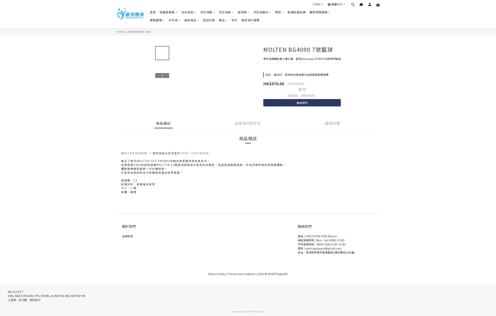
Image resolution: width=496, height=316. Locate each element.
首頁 (153, 12)
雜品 (222, 20)
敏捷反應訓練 (297, 12)
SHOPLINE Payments (254, 311)
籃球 (148, 32)
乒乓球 (173, 20)
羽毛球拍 (187, 12)
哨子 (235, 20)
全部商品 (121, 32)
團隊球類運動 (318, 12)
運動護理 (156, 20)
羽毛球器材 (260, 12)
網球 (278, 12)
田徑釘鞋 (209, 20)
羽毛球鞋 (225, 12)
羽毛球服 (206, 12)
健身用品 (190, 20)
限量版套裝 (167, 12)
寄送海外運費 (250, 20)
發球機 (242, 12)
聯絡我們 (302, 103)
